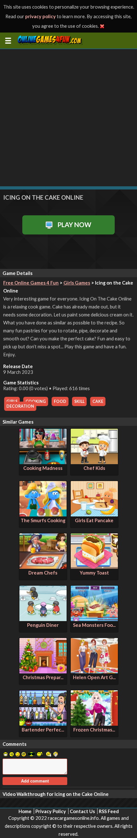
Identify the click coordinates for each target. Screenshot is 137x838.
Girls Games (76, 283)
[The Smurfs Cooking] (43, 514)
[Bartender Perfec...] (43, 724)
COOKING (35, 401)
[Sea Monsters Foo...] (94, 619)
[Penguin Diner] (43, 619)
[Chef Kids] (94, 462)
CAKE (97, 401)
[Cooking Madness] (43, 462)
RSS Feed (109, 811)
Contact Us (82, 811)
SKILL (79, 401)
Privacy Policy (50, 811)
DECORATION (20, 406)
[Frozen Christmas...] (94, 724)
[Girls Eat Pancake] (94, 514)
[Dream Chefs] (43, 567)
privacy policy (40, 16)
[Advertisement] (68, 117)
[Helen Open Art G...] (94, 671)
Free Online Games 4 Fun (31, 283)
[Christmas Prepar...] (43, 671)
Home (25, 811)
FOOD (60, 401)
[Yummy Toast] (94, 567)
